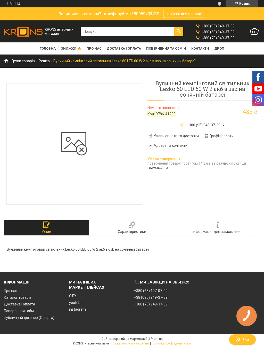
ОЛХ (73, 296)
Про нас (94, 48)
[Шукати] (178, 31)
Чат (246, 339)
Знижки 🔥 (71, 48)
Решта (44, 61)
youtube (75, 303)
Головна (48, 48)
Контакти (200, 48)
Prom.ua (157, 339)
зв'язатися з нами (184, 13)
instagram (77, 309)
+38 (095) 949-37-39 (151, 297)
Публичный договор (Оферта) (29, 318)
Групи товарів (23, 61)
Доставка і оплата (124, 48)
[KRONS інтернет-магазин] (23, 32)
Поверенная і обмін (20, 311)
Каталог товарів (17, 297)
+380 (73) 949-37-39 (151, 304)
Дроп (219, 48)
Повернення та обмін (166, 48)
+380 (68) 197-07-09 (151, 291)
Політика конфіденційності (171, 343)
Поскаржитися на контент (130, 343)
